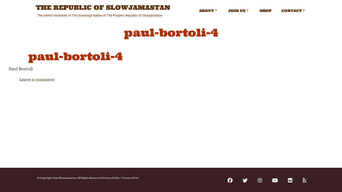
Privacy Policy (111, 178)
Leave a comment (37, 79)
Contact (291, 10)
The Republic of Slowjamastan (103, 7)
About (206, 10)
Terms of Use (130, 178)
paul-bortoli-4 (75, 56)
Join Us (236, 10)
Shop (265, 10)
